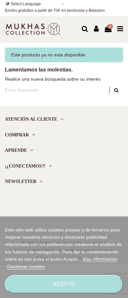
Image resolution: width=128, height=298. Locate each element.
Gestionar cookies (26, 266)
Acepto (64, 284)
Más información (100, 259)
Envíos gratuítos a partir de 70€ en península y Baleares (55, 10)
